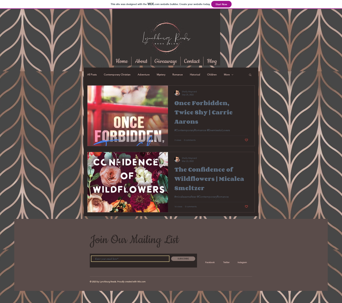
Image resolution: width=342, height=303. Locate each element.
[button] (250, 75)
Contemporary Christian (117, 74)
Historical (195, 74)
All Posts (92, 74)
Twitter (226, 262)
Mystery (161, 74)
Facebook (210, 262)
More (227, 74)
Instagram (242, 262)
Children (212, 74)
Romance (177, 74)
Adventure (144, 74)
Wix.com (141, 281)
